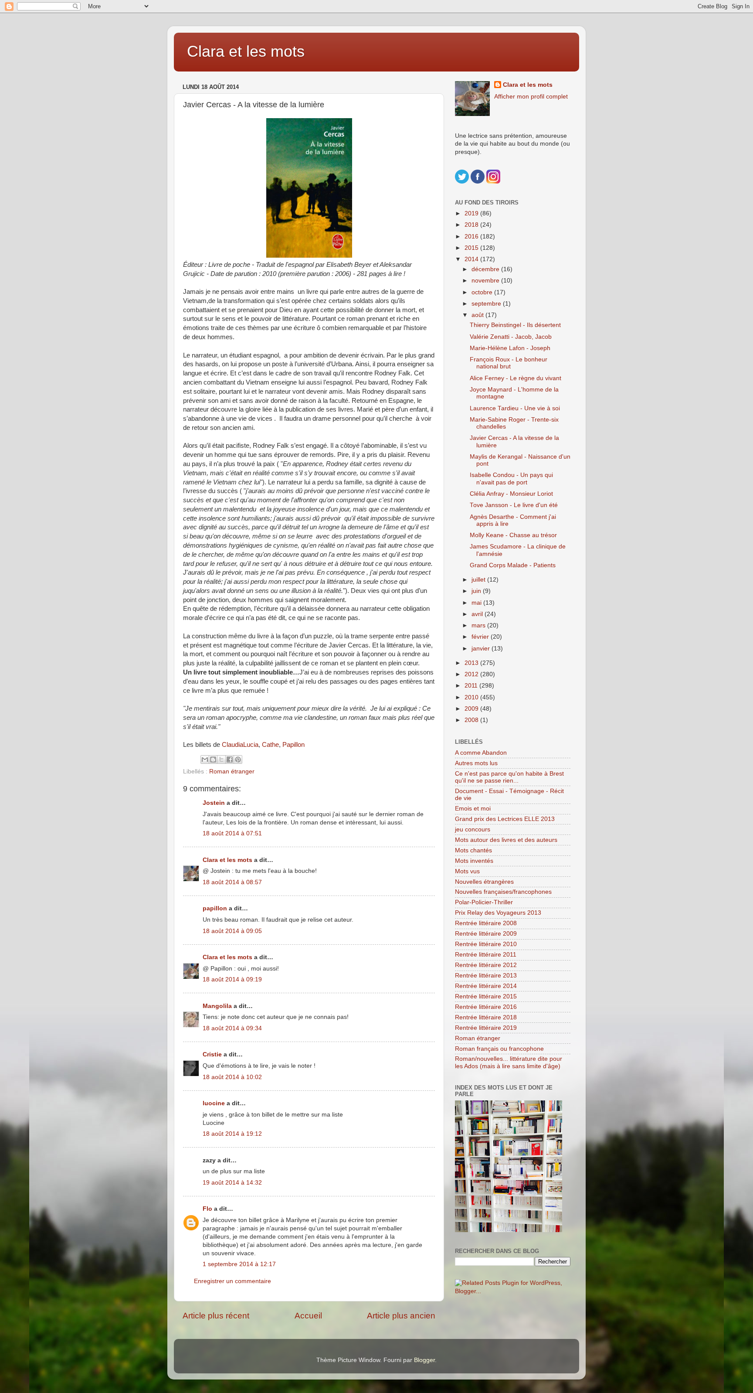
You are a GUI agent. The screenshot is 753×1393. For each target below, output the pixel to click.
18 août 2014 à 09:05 (232, 931)
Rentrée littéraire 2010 (486, 944)
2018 (472, 224)
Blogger (424, 1360)
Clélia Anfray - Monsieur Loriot (511, 493)
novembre (486, 280)
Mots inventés (474, 861)
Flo (207, 1209)
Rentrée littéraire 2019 (486, 1028)
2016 (472, 236)
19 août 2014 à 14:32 (232, 1182)
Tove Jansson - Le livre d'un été (514, 505)
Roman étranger (231, 771)
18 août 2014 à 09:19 (232, 979)
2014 (472, 259)
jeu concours (472, 829)
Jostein (214, 803)
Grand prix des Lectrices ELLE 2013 (505, 819)
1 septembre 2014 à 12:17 (239, 1264)
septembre (487, 303)
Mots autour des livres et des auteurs (506, 840)
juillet (479, 579)
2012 (472, 674)
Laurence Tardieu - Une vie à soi (515, 408)
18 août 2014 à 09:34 (232, 1028)
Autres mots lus (476, 763)
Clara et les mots (246, 51)
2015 (472, 248)
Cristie (212, 1054)
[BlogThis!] (213, 759)
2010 (472, 697)
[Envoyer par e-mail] (204, 759)
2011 (472, 685)
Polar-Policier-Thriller (484, 902)
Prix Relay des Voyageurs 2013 (498, 912)
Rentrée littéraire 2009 (486, 933)
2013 (472, 663)
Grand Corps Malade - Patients (513, 565)
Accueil (308, 1315)
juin (477, 591)
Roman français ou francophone (499, 1049)
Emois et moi (473, 808)
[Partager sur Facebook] (229, 759)
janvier (481, 648)
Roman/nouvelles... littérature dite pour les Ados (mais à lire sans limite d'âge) (508, 1062)
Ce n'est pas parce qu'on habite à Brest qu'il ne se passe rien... (509, 777)
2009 (472, 708)
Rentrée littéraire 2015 (486, 996)
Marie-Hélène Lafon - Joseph (510, 348)
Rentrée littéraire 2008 (486, 923)
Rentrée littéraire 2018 (486, 1017)
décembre (486, 269)
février (481, 636)
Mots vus (467, 871)
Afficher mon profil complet (531, 96)
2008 (472, 720)
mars (479, 625)
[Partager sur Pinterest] (238, 759)
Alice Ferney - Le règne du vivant (515, 378)
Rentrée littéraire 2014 (486, 986)
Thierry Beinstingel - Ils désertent (515, 325)
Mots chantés (473, 850)
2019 (472, 213)
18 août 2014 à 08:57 (232, 882)
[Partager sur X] (221, 759)
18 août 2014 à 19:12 (232, 1134)
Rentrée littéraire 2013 (486, 975)
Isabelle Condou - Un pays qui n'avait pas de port (511, 478)
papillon (215, 908)
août (478, 315)
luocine (214, 1103)
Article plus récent (216, 1315)
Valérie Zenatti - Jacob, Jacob (511, 337)
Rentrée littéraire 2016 (486, 1007)
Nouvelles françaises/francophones (503, 892)
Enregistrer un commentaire (232, 1281)
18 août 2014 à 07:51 (232, 833)
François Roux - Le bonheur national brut (508, 363)
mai (477, 602)
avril (478, 614)
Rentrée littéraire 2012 (486, 965)
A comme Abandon (481, 752)
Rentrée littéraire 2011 (485, 954)
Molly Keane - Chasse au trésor (513, 535)
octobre (482, 292)
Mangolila (217, 1006)
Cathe (270, 744)
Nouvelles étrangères (484, 882)
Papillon (293, 744)
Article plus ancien (401, 1315)
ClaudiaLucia (240, 744)
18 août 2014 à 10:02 (232, 1077)
